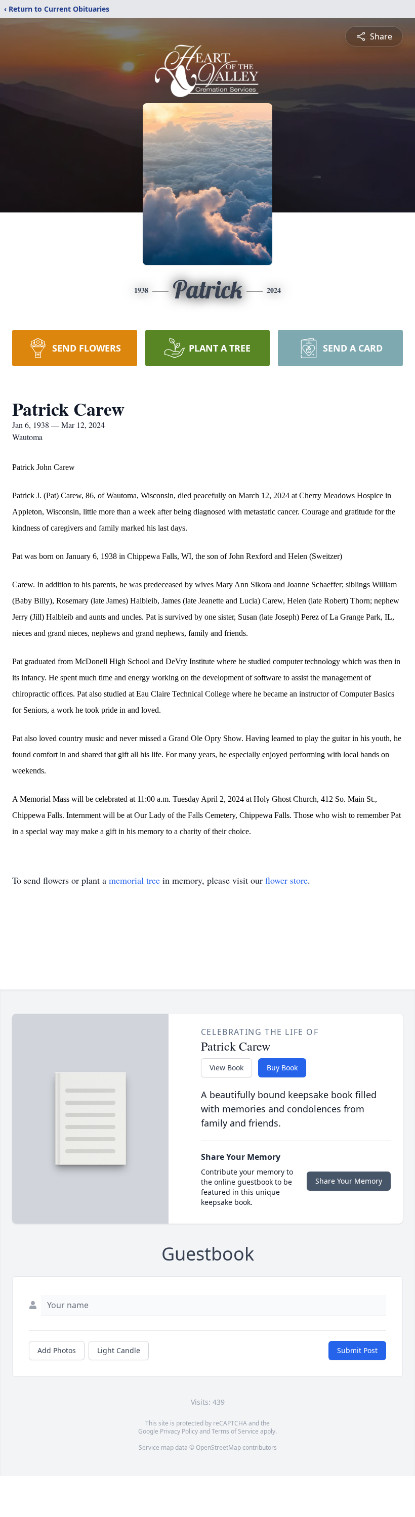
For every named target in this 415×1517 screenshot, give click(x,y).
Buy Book (282, 1067)
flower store (286, 880)
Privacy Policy (179, 1431)
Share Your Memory (348, 1181)
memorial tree (134, 880)
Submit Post (357, 1350)
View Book (226, 1067)
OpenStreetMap (218, 1447)
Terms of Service (235, 1431)
